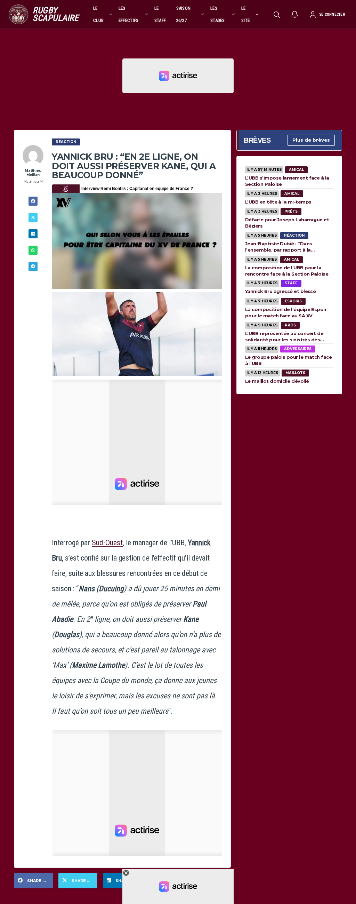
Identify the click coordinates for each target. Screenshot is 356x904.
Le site (245, 14)
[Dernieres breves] (295, 14)
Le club (98, 14)
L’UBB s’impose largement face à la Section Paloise (287, 181)
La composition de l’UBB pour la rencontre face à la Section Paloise (286, 271)
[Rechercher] (277, 14)
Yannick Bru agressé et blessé (280, 291)
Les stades (217, 14)
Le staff (160, 14)
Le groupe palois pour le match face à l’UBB (288, 360)
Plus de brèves (311, 140)
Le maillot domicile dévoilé (277, 381)
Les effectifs (129, 14)
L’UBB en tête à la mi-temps (278, 202)
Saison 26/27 (183, 14)
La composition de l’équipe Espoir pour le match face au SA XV (285, 312)
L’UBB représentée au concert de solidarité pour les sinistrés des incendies (284, 336)
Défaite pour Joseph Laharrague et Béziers (287, 223)
